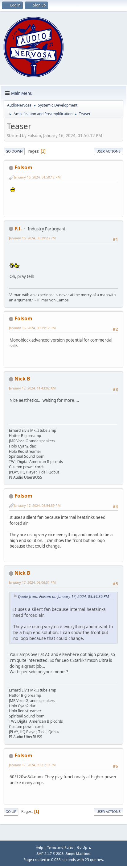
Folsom (23, 167)
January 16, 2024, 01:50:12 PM (37, 177)
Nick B (22, 378)
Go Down (14, 151)
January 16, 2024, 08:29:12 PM (32, 328)
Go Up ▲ (84, 847)
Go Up (11, 811)
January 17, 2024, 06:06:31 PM (32, 582)
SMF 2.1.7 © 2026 (49, 853)
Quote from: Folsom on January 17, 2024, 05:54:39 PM (63, 596)
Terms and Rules (60, 847)
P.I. (18, 228)
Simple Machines (78, 853)
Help (39, 847)
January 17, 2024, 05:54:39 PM (37, 505)
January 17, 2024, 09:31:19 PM (32, 765)
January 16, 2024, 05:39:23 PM (32, 238)
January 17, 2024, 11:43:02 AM (32, 388)
